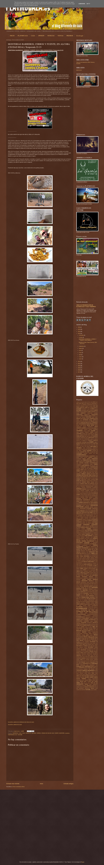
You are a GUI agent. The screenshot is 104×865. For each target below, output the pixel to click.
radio (93, 626)
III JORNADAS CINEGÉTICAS (90, 546)
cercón (81, 457)
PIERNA (88, 604)
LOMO (81, 572)
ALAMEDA (92, 408)
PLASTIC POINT (86, 605)
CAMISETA (87, 432)
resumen (87, 641)
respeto (96, 637)
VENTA (77, 681)
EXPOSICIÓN (80, 506)
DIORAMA (79, 489)
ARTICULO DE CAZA (80, 421)
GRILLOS (78, 528)
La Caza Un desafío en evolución (89, 563)
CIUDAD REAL (89, 461)
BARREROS (15, 733)
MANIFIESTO (86, 578)
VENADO (84, 678)
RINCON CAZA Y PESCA (93, 644)
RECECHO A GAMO (86, 630)
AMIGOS (96, 410)
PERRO (78, 604)
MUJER (93, 590)
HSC (80, 535)
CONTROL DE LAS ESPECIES (87, 468)
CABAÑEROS (79, 430)
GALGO (84, 523)
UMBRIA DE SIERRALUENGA (90, 674)
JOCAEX (92, 557)
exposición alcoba (89, 506)
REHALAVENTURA (79, 636)
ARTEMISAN (85, 419)
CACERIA (93, 430)
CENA (97, 456)
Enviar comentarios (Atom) (19, 786)
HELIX (86, 530)
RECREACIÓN (95, 632)
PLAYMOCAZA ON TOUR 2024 (83, 611)
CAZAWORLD (92, 456)
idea (84, 539)
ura (97, 674)
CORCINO (95, 468)
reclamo (89, 632)
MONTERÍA (61, 733)
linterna (81, 571)
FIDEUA (92, 513)
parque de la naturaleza (81, 600)
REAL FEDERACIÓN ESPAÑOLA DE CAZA (89, 629)
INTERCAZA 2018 (84, 552)
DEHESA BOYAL (86, 482)
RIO (83, 645)
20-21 (94, 402)
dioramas (84, 489)
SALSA (85, 647)
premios (82, 619)
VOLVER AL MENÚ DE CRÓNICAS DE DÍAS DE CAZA (21, 722)
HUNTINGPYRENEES (80, 538)
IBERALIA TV (79, 539)
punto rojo (78, 626)
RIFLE (87, 644)
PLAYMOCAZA (23, 36)
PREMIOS (69, 36)
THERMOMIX (79, 670)
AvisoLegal (79, 36)
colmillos (91, 464)
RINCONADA (79, 645)
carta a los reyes (90, 436)
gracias (96, 527)
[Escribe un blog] (29, 731)
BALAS (87, 422)
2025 (79, 329)
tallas (80, 662)
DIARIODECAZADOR (89, 486)
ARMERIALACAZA (94, 418)
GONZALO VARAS (85, 527)
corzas (96, 469)
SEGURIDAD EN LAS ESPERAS (82, 651)
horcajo (83, 534)
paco (77, 598)
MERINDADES (83, 582)
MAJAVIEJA (84, 576)
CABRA (88, 430)
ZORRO (95, 689)
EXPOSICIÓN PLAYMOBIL (85, 508)
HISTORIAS (95, 530)
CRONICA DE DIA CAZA (92, 473)
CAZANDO (85, 453)
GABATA (77, 523)
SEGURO (91, 651)
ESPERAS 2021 (79, 504)
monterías (67, 733)
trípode (89, 673)
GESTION (87, 526)
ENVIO (90, 498)
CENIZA (77, 457)
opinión (87, 597)
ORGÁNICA (92, 597)
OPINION (41, 36)
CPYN (84, 472)
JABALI (93, 553)
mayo (80, 352)
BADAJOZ (83, 422)
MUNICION (83, 591)
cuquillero (88, 479)
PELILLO (78, 602)
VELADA (78, 678)
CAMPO (91, 432)
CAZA (33, 36)
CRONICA (78, 473)
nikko (84, 594)
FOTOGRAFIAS (94, 519)
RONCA (86, 645)
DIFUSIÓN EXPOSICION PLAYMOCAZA (90, 487)
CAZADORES (79, 453)
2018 (79, 370)
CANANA (96, 432)
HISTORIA (90, 530)
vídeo (82, 682)
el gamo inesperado (83, 493)
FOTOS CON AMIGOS (84, 520)
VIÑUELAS (89, 685)
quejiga (82, 626)
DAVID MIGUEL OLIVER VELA (92, 480)
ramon (84, 628)
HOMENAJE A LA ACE (94, 531)
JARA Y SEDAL (79, 556)
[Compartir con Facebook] (32, 731)
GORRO (93, 527)
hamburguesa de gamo (80, 530)
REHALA (96, 634)
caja (97, 430)
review (91, 643)
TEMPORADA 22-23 (12, 734)
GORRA (90, 527)
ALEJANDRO (83, 410)
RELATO (85, 636)
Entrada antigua (68, 783)
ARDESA (78, 418)
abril (80, 354)
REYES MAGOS (79, 644)
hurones (91, 538)
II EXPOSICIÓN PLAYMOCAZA (89, 543)
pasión (96, 600)
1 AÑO (77, 402)
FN (97, 513)
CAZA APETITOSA (89, 443)
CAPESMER (79, 433)
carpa (85, 436)
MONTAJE (81, 586)
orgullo (96, 597)
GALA (81, 523)
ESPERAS (95, 502)
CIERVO (88, 458)
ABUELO (87, 406)
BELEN (88, 425)
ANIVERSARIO (94, 414)
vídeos (90, 684)
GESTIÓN (92, 526)
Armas (84, 418)
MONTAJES (86, 586)
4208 (94, 404)
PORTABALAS (79, 618)
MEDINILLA (91, 580)
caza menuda (87, 446)
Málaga (96, 576)
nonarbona (96, 594)
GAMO (96, 523)
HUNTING (95, 537)
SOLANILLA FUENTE (89, 658)
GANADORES (86, 524)
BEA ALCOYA (83, 425)
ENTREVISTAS (85, 498)
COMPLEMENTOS (85, 465)
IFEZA (87, 539)
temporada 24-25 (91, 667)
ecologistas (87, 490)
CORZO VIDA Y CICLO (84, 471)
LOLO (94, 571)
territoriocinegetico (79, 669)
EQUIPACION (95, 498)
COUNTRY (80, 472)
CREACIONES (89, 472)
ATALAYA (92, 421)
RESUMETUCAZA (86, 643)
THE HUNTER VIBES (93, 669)
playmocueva (78, 615)
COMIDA (96, 464)
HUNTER (90, 535)
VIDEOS (86, 684)
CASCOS (96, 437)
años (80, 417)
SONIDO (77, 659)
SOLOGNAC (95, 658)
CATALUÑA (78, 442)
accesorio (91, 406)
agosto (80, 348)
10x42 (85, 402)
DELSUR (96, 483)
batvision (77, 425)
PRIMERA (96, 621)
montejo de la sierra (86, 587)
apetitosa (83, 417)
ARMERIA (88, 418)
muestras (90, 590)
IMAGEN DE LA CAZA (81, 549)
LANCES (86, 568)
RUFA (94, 645)
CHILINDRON (78, 458)
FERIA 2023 (95, 512)
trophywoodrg (78, 674)
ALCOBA (78, 410)
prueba (82, 623)
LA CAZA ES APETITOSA (87, 561)
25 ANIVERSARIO (93, 403)
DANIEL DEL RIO (80, 480)
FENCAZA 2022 (88, 511)
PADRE (82, 598)
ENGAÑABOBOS (95, 495)
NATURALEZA (95, 593)
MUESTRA (85, 590)
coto (77, 472)
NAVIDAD (78, 594)
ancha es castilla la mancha (89, 411)
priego (91, 621)
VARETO (96, 677)
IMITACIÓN (83, 550)
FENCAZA (82, 511)
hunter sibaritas (95, 535)
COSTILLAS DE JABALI (93, 471)
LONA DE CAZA (93, 572)
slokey (89, 656)
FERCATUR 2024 (85, 512)
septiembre (81, 346)
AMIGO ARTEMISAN (90, 410)
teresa (96, 667)
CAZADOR (89, 450)
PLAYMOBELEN (95, 605)
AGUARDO (78, 408)
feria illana (85, 513)
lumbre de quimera (85, 575)
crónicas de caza (94, 476)
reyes (97, 643)
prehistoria (91, 618)
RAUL (94, 628)
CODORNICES (79, 464)
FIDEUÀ (95, 513)
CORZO (78, 471)
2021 (79, 363)
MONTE (90, 586)
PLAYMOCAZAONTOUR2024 (92, 614)
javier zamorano (83, 557)
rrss (91, 645)
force (97, 516)
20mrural (88, 403)
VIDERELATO (95, 684)
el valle (81, 494)
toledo (86, 671)
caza (88, 442)
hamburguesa (95, 528)
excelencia (95, 504)
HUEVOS (83, 535)
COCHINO (86, 462)
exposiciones (95, 508)
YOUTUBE (20, 734)
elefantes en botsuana (91, 494)
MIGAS (96, 582)
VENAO (90, 680)
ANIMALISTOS (87, 414)
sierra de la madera (86, 655)
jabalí (96, 553)
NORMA (78, 595)
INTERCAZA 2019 (93, 552)
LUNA (91, 575)
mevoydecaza (92, 582)
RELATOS (82, 637)
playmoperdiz (95, 615)
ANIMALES (83, 413)
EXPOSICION (94, 505)
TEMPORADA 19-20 (87, 663)
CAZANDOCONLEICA (81, 454)
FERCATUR (78, 512)
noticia (86, 595)
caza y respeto (82, 450)
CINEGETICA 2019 (87, 460)
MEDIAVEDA (84, 580)
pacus (80, 598)
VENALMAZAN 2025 (80, 680)
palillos (85, 598)
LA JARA (95, 565)
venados (89, 678)
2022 (79, 361)
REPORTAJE (91, 637)
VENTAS (60, 36)
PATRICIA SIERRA (94, 601)
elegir (97, 494)
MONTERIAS (85, 589)
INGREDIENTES (95, 550)
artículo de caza (87, 421)
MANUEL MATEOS (86, 579)
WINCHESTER (87, 688)
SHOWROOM (95, 654)
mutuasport (85, 593)
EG (95, 490)
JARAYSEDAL (87, 556)
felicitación (90, 509)
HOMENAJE (87, 531)
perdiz (96, 602)
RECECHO (78, 630)
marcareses (78, 580)
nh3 (82, 594)
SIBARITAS (78, 655)
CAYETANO (84, 442)
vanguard (91, 677)
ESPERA (81, 502)
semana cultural (79, 652)
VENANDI (86, 680)
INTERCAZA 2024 (80, 553)
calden (77, 432)
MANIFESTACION (79, 578)
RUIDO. (96, 645)
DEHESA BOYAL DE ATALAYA (87, 483)
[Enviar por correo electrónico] (27, 731)
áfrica (89, 407)
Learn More (81, 3)
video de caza (94, 682)
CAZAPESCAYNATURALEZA (82, 456)
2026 (79, 327)
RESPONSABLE (95, 640)
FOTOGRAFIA (79, 519)
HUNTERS (78, 537)
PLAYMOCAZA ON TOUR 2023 (89, 610)
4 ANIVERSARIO (90, 404)
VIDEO (78, 682)
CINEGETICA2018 (82, 461)
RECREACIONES (79, 633)
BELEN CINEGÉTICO (88, 426)
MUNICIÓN (88, 591)
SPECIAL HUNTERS (94, 659)
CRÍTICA (96, 472)
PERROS (82, 604)
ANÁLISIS (81, 411)
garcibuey (83, 526)
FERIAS (88, 513)
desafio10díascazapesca (83, 484)
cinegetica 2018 (79, 460)
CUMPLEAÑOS (83, 479)
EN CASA (89, 495)
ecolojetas (92, 490)
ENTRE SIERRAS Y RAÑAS (91, 497)
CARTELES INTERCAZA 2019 (82, 437)
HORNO (92, 534)
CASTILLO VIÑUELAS (93, 440)
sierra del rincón (94, 655)
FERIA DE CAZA (79, 513)
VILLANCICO (78, 685)
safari (77, 647)
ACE (94, 406)
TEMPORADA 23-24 (83, 667)
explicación (88, 505)
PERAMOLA (88, 602)
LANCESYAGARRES (91, 568)
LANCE (81, 568)
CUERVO (78, 479)
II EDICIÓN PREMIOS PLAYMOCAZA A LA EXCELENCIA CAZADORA (87, 541)
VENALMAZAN (95, 678)
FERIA (91, 512)
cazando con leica (93, 453)
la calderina (83, 560)
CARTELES (95, 436)
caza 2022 (33, 733)
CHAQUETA (95, 457)
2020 (79, 365)
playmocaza (79, 70)
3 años (81, 404)
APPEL (96, 417)
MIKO (93, 583)
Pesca (85, 604)
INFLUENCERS (88, 550)
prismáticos (78, 622)
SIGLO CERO (85, 656)
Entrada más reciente (12, 783)
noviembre (81, 335)
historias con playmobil (80, 531)
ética (92, 504)
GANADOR (78, 524)
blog (95, 428)
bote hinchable (79, 429)
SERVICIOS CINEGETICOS (87, 654)
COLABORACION (86, 464)
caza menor (81, 446)
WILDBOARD (81, 688)
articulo (90, 419)
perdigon (92, 602)
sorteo (81, 659)
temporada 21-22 (80, 666)
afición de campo (83, 407)
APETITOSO (88, 417)
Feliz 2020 (94, 509)
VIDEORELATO (79, 684)
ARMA (82, 418)
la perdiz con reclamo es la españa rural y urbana (87, 567)
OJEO (80, 597)
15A (89, 402)
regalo (87, 634)
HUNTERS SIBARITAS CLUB (87, 537)
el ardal (82, 491)
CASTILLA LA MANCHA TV (81, 440)
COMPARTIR (78, 465)
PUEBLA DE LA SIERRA (81, 625)
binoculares (88, 428)
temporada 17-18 (94, 662)
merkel (88, 582)
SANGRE (96, 647)
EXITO (83, 505)
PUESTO (89, 625)
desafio (77, 484)
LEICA (84, 569)
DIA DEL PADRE (92, 484)
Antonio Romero (92, 415)
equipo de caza (83, 501)
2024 (79, 331)
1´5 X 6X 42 (81, 402)
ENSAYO (78, 497)
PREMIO (78, 619)
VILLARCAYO (83, 685)
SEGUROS (96, 651)
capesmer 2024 (85, 433)
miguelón (90, 583)
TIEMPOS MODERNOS (88, 670)
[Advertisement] (87, 99)
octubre (81, 337)
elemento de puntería (80, 495)
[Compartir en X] (30, 731)
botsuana (85, 429)
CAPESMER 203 (91, 433)
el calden (94, 491)
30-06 (84, 404)
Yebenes (92, 688)
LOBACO (90, 571)
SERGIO (85, 652)
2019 (79, 367)
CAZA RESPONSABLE (92, 449)
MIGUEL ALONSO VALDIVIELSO (82, 583)
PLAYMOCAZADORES (81, 614)
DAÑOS (85, 480)
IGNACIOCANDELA (92, 539)
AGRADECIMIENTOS (94, 407)
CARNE (96, 434)
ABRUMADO (82, 406)
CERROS (39, 733)
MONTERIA (95, 587)
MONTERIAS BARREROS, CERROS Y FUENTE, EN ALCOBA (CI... (87, 340)
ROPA (89, 645)
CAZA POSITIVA (84, 449)
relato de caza (91, 636)
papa (97, 598)
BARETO (90, 422)
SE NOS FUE (95, 648)
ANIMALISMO (89, 413)
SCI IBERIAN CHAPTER (87, 648)
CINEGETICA (95, 458)
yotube (96, 688)
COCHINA (81, 462)
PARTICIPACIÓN (91, 600)
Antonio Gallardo (84, 415)
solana (91, 656)
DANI (96, 479)
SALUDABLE (90, 647)
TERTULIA (86, 669)
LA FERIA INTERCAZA (87, 564)
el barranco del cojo (88, 491)
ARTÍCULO (95, 419)
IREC (85, 553)
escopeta (87, 501)
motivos (81, 590)
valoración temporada (80, 677)
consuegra (78, 468)
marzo (80, 356)
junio (80, 350)
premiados (96, 618)
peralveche (83, 602)
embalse (86, 495)
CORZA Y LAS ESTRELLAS (89, 469)
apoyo (93, 417)
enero (80, 358)
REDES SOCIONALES (93, 633)
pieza (91, 604)
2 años (91, 402)
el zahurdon (85, 494)
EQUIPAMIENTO (86, 499)
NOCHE (87, 594)
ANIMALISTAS (79, 414)
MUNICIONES (92, 591)
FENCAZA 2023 (94, 511)
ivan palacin (88, 553)
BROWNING (95, 429)
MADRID (78, 576)
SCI (81, 648)
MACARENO (95, 575)
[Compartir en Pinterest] (33, 731)
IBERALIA (95, 538)
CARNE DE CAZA (80, 436)
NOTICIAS (50, 36)
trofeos (96, 673)
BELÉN (92, 425)
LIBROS (78, 571)
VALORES (87, 677)
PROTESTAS (89, 622)
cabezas (85, 430)
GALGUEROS (88, 523)
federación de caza (83, 509)
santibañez (78, 648)
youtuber (92, 689)
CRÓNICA (83, 473)
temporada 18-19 (79, 663)
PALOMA (89, 598)
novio (77, 597)
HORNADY (87, 534)
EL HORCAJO (89, 493)
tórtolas (85, 673)
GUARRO (89, 528)
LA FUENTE (78, 560)
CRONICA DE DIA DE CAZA (47, 733)
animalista (96, 413)
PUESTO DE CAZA (94, 625)
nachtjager (90, 593)
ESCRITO (91, 501)
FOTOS (77, 520)
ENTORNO (82, 497)
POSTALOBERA (85, 618)
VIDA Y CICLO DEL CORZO (91, 681)
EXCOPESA (78, 505)
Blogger (82, 862)
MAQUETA (95, 579)
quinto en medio (88, 626)
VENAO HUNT (95, 680)
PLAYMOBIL (79, 607)
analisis (78, 411)
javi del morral (92, 556)
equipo (77, 501)
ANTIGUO (78, 415)
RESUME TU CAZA (80, 641)
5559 (96, 404)
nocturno (91, 594)
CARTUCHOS (91, 437)
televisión (83, 662)
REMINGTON (86, 637)
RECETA (84, 632)
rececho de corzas (94, 630)
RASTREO (91, 628)
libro (97, 569)
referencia (78, 634)
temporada (88, 662)
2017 (79, 372)
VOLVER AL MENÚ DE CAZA (15, 724)
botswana (90, 429)
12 (87, 402)
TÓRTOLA (81, 673)
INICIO (12, 36)
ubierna (84, 674)
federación (78, 509)
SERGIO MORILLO (90, 652)
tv (81, 674)
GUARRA (83, 528)
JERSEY (88, 557)
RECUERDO (86, 633)
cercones (85, 457)
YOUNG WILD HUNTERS (80, 689)
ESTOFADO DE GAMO (86, 504)
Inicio (41, 783)
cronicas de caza (86, 476)
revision (94, 643)
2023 (79, 333)
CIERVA (84, 458)
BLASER (92, 428)
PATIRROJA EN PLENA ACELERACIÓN (83, 601)
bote (97, 428)
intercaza (78, 552)
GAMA (92, 523)
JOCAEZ (96, 557)
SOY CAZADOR (86, 659)
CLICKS (93, 461)
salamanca (81, 647)
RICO (84, 644)
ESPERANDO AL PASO (88, 502)
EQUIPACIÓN (79, 499)
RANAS (87, 628)
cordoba (78, 469)
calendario (82, 432)
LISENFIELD (86, 571)
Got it (88, 3)
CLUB (97, 461)
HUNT (86, 535)
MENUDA (78, 582)
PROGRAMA (83, 622)
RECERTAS (78, 632)
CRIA (93, 472)
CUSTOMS (93, 479)
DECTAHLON (78, 482)
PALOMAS (93, 598)
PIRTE (80, 605)
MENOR (96, 580)
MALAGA (91, 576)
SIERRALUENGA (79, 656)
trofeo (93, 673)
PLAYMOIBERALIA (87, 615)
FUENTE (57, 733)
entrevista (78, 498)
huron (88, 538)
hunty (86, 538)
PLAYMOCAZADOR (93, 612)
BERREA (84, 428)
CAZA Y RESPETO (26, 733)
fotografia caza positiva (87, 519)
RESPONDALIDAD (87, 640)
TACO (77, 662)
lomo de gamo (86, 572)
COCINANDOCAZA (94, 462)
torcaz (77, 673)
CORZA (81, 469)
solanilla (83, 658)
